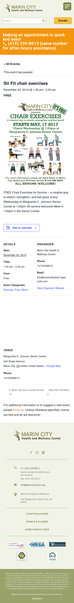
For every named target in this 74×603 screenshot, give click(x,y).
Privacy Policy (37, 598)
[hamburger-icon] (67, 6)
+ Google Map (52, 366)
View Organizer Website (50, 288)
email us (18, 410)
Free (17, 289)
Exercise (8, 289)
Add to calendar (22, 227)
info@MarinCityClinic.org (32, 485)
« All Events (12, 64)
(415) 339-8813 (32, 468)
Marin (25, 289)
